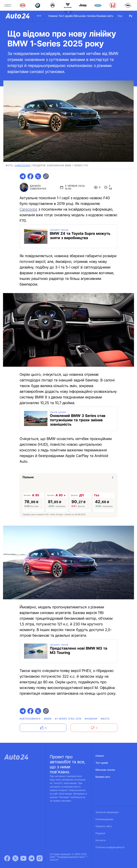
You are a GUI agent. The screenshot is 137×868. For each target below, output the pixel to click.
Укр (120, 16)
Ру (130, 16)
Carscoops (28, 209)
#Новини (91, 718)
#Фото (105, 718)
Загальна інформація (107, 812)
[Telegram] (32, 858)
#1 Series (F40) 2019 (68, 718)
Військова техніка (85, 16)
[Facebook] (7, 858)
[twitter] (38, 176)
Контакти (101, 840)
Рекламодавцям (104, 819)
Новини (53, 16)
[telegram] (23, 176)
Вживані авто (105, 16)
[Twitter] (15, 858)
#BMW (48, 718)
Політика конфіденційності (110, 847)
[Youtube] (23, 858)
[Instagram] (40, 858)
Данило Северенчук (38, 187)
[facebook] (30, 176)
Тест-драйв (66, 16)
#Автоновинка (30, 718)
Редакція (100, 833)
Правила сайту (104, 826)
